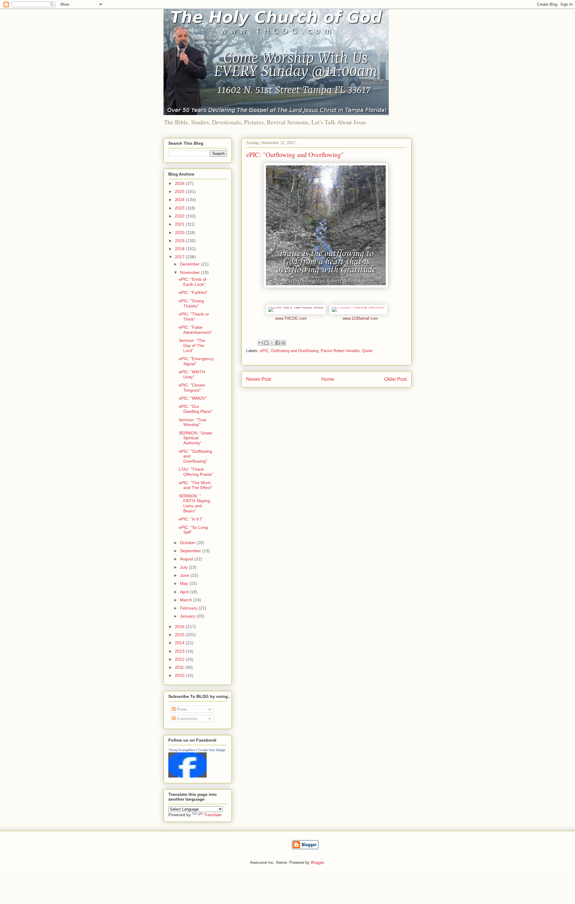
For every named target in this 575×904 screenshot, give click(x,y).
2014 (180, 642)
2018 (180, 248)
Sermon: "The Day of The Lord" (192, 345)
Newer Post (258, 379)
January (188, 616)
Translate (213, 814)
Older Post (395, 379)
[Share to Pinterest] (283, 343)
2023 (180, 208)
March (186, 599)
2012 (180, 659)
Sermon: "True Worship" (192, 422)
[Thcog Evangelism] (187, 776)
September (191, 550)
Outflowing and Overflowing (294, 350)
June (185, 575)
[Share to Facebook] (278, 343)
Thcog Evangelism (181, 750)
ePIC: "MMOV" (193, 398)
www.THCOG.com (291, 318)
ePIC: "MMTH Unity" (192, 374)
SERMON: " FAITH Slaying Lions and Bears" (194, 503)
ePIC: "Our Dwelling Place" (195, 409)
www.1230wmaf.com (360, 318)
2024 (180, 199)
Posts (181, 709)
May (184, 583)
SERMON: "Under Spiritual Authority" (196, 438)
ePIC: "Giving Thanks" (191, 303)
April (185, 591)
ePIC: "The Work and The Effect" (196, 485)
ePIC (264, 350)
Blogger (317, 862)
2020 (180, 232)
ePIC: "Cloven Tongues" (192, 388)
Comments (186, 718)
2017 (180, 256)
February (189, 608)
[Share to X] (272, 343)
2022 (180, 216)
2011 (180, 667)
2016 (180, 626)
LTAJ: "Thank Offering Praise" (196, 472)
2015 (180, 634)
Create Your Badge (212, 750)
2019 (180, 240)
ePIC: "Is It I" (191, 519)
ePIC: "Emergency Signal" (196, 361)
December (190, 264)
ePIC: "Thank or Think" (194, 317)
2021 (180, 224)
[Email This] (261, 343)
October (188, 542)
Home (327, 379)
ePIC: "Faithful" (193, 292)
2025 (180, 191)
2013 (180, 651)
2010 (180, 675)
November (190, 272)
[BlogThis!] (266, 343)
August (187, 558)
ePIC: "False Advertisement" (195, 330)
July (184, 567)
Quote (367, 350)
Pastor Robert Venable (340, 350)
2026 (180, 183)
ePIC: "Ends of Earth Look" (192, 282)
